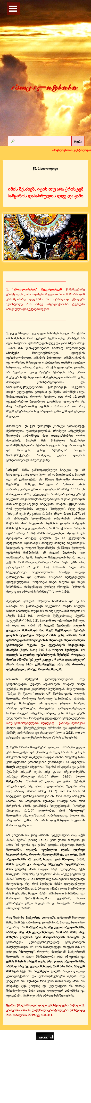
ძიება (78, 141)
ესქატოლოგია (82, 150)
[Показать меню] (13, 8)
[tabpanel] (45, 182)
